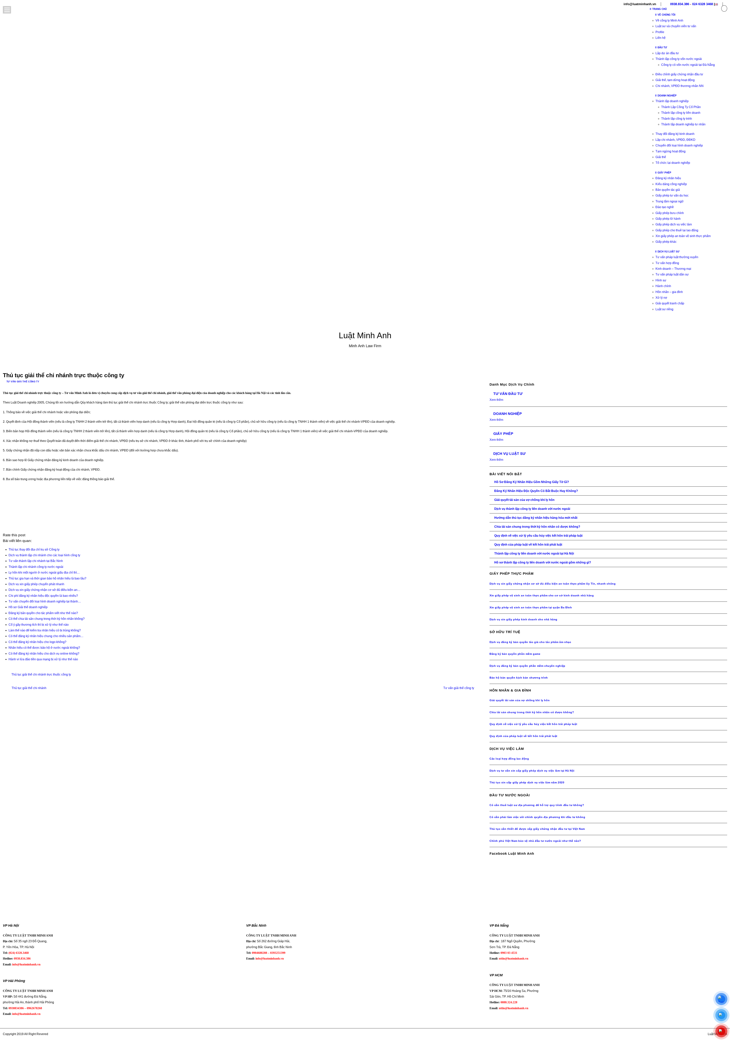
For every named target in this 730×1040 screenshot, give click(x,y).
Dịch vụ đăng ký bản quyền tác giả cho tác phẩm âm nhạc (530, 642)
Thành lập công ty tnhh (676, 118)
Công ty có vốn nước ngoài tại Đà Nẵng (688, 64)
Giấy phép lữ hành (668, 218)
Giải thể (660, 157)
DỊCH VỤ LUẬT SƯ (509, 454)
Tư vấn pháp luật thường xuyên (676, 257)
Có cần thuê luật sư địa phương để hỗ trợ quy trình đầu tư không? (537, 805)
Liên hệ (660, 37)
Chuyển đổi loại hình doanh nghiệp (679, 145)
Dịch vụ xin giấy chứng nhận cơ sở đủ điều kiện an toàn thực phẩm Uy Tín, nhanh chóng (553, 583)
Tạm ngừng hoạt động (670, 151)
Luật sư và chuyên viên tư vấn (675, 26)
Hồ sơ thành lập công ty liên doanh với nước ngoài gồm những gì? (542, 562)
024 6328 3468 (702, 4)
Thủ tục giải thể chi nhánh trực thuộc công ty (41, 674)
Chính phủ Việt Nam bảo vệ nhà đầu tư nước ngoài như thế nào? (535, 840)
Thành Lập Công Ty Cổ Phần (681, 107)
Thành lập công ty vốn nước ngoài (678, 58)
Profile (659, 32)
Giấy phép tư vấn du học (672, 195)
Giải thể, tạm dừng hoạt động (675, 80)
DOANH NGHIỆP (507, 414)
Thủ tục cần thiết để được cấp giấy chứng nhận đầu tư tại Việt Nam (537, 828)
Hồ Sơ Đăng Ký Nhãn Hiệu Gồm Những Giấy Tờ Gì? (531, 482)
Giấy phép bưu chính (669, 213)
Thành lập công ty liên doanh (680, 112)
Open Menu (7, 10)
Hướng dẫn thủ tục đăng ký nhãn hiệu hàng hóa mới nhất (535, 517)
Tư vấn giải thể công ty (22, 381)
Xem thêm (496, 399)
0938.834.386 (679, 4)
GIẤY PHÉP (503, 434)
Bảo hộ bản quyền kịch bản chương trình (519, 677)
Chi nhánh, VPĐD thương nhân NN (679, 86)
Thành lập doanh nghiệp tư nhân (683, 124)
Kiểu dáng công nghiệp (671, 184)
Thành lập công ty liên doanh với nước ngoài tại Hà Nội (534, 553)
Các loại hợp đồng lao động (509, 758)
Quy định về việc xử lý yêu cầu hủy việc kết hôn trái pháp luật (538, 535)
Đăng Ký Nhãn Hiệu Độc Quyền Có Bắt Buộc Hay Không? (536, 491)
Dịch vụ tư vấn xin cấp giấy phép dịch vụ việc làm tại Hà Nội (532, 770)
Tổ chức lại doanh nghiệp (672, 162)
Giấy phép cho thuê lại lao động (676, 230)
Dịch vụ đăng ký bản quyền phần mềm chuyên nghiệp (527, 665)
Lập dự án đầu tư (667, 53)
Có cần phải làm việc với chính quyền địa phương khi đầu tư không (537, 817)
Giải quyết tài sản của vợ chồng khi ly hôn (524, 499)
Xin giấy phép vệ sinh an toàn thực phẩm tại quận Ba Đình (531, 607)
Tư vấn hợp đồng (667, 263)
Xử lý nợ (661, 297)
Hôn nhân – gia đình (669, 292)
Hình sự (660, 280)
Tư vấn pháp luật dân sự (672, 274)
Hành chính (663, 286)
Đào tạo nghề (664, 207)
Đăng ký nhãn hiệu (668, 178)
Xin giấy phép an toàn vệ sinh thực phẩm (683, 236)
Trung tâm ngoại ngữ (669, 201)
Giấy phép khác (666, 241)
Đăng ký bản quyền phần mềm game (515, 653)
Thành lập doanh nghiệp (672, 101)
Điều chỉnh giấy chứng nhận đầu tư (679, 74)
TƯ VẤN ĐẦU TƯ (508, 394)
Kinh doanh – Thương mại (673, 268)
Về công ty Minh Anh (669, 20)
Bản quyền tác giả (667, 189)
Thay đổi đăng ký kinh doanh (674, 133)
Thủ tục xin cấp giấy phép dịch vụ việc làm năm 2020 (527, 782)
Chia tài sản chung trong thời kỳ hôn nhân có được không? (537, 526)
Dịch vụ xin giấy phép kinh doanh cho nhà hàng (523, 619)
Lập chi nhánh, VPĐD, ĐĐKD (675, 139)
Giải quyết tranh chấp (669, 303)
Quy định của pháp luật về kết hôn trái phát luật (528, 544)
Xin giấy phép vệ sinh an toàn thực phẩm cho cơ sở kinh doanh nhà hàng (542, 595)
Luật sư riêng (664, 309)
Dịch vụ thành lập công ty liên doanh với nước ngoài (532, 508)
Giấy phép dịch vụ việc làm (673, 224)
